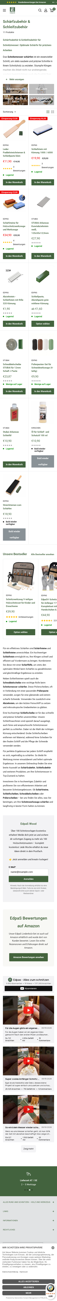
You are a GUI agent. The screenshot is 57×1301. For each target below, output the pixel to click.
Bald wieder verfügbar (43, 461)
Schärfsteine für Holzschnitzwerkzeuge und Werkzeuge (14, 226)
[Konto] (45, 10)
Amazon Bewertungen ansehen (28, 957)
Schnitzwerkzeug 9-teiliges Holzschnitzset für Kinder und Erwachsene (20, 603)
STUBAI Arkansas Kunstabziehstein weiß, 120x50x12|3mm (40, 228)
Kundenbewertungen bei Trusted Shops (26, 3)
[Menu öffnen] (4, 10)
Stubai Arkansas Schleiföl (11, 434)
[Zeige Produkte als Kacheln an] (48, 111)
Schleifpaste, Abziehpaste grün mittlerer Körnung (40, 300)
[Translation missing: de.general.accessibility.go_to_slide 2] (54, 2)
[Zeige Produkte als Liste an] (52, 111)
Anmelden (28, 879)
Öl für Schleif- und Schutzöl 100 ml (40, 434)
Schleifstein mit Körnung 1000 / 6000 (42, 151)
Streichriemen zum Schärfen (12, 507)
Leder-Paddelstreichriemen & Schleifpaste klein (14, 152)
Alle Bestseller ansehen (42, 554)
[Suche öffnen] (40, 10)
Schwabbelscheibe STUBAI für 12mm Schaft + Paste (12, 368)
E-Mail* (12, 867)
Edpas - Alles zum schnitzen (31, 979)
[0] (51, 10)
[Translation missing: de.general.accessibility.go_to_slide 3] (56, 2)
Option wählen (43, 323)
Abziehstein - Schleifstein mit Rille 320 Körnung (13, 300)
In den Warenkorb (14, 182)
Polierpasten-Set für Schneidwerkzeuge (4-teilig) (42, 368)
